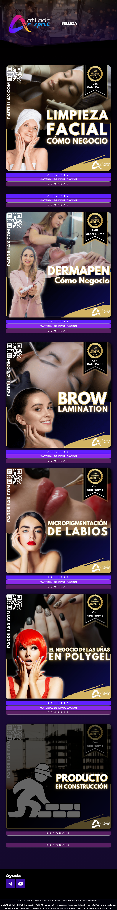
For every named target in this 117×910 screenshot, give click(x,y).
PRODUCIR (59, 833)
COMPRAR (59, 184)
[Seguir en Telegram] (10, 883)
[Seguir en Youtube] (20, 883)
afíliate (59, 174)
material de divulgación (58, 179)
